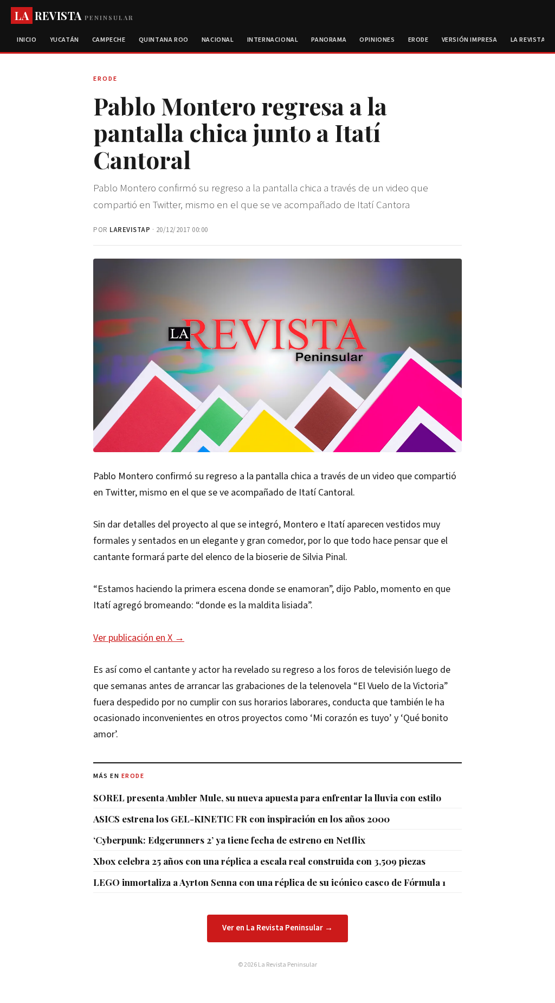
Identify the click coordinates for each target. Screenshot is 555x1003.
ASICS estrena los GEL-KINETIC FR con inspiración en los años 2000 (241, 819)
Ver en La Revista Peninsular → (277, 928)
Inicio (27, 39)
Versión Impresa (470, 39)
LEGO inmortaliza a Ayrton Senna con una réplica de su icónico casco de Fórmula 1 (269, 882)
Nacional (218, 39)
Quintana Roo (164, 39)
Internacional (273, 39)
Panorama (328, 39)
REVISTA (74, 15)
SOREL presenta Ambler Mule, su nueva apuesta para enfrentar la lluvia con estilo (267, 797)
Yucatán (64, 39)
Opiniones (377, 39)
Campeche (109, 39)
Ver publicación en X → (138, 638)
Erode (418, 39)
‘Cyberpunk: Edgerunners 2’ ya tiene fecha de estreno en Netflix (229, 840)
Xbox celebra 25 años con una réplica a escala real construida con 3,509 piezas (259, 861)
